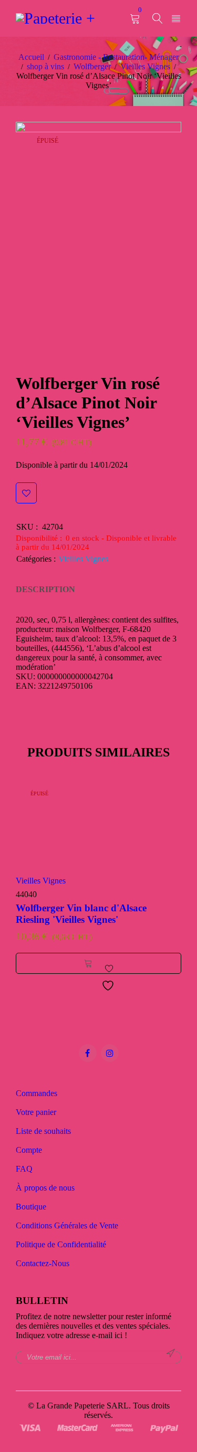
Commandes (36, 1093)
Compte (29, 1149)
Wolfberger (92, 66)
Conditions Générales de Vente (67, 1225)
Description (45, 589)
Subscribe (170, 1353)
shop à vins (45, 66)
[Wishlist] (26, 492)
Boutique (31, 1206)
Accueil (31, 56)
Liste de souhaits (43, 1131)
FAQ (24, 1168)
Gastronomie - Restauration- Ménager (116, 56)
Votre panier (36, 1112)
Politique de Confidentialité (61, 1244)
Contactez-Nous (42, 1263)
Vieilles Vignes (145, 66)
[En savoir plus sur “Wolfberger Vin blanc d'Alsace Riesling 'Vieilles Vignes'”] (88, 963)
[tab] (45, 589)
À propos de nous (45, 1187)
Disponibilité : (39, 538)
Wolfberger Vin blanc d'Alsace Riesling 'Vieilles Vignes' (81, 913)
